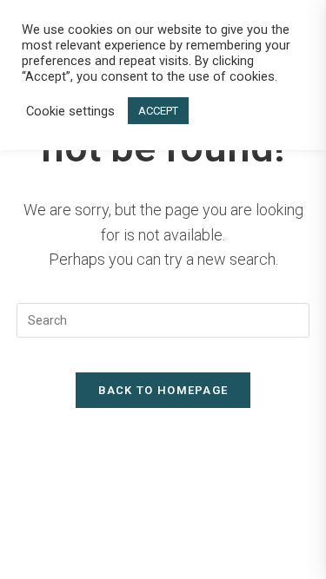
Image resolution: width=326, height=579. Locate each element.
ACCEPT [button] (158, 110)
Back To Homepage (163, 390)
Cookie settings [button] (70, 111)
